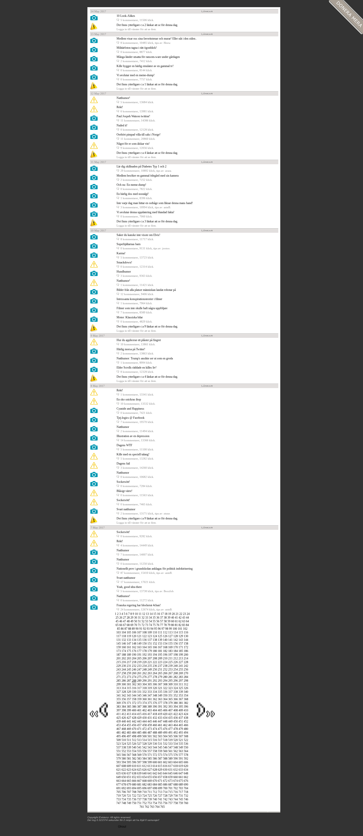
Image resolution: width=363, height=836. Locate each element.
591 (181, 758)
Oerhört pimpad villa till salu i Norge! (139, 134)
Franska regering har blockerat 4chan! (139, 605)
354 (186, 695)
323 (170, 688)
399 (129, 710)
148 (134, 643)
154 (165, 643)
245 (129, 669)
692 (123, 788)
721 (129, 795)
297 (181, 680)
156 (175, 643)
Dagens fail (123, 463)
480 (186, 729)
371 (129, 703)
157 (181, 643)
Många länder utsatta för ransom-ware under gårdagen (148, 57)
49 (131, 621)
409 (181, 710)
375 (149, 703)
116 (186, 632)
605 (181, 762)
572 (155, 755)
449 (170, 721)
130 (186, 636)
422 (175, 714)
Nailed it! (122, 125)
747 (118, 803)
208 (155, 658)
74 (150, 625)
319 (149, 688)
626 (144, 769)
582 (134, 758)
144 (186, 640)
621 (118, 769)
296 (175, 680)
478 (175, 729)
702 (175, 788)
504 (165, 736)
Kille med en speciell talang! (133, 454)
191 (139, 654)
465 (181, 725)
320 (155, 688)
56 (157, 621)
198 (175, 654)
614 (155, 766)
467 (118, 729)
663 (118, 781)
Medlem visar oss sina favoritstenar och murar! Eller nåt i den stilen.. (157, 38)
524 (123, 743)
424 (186, 714)
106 (134, 632)
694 (134, 788)
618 (175, 766)
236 (155, 666)
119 (129, 636)
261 (139, 673)
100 (175, 628)
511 (129, 740)
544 (155, 747)
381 (181, 703)
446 (155, 721)
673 (170, 781)
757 (170, 803)
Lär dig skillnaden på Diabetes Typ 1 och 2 (141, 166)
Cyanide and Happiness (130, 408)
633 (181, 769)
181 (160, 651)
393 (170, 706)
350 (165, 695)
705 (118, 792)
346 (144, 695)
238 (165, 666)
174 (123, 651)
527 (139, 743)
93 (148, 628)
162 (134, 647)
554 (134, 751)
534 (175, 743)
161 (129, 647)
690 (186, 784)
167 (160, 647)
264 (155, 673)
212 (175, 658)
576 (175, 755)
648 (186, 773)
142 (175, 640)
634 (186, 769)
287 (129, 680)
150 (144, 643)
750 (134, 803)
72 (142, 625)
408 (175, 710)
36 (157, 617)
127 (170, 636)
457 (139, 725)
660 (175, 777)
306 (155, 684)
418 (155, 714)
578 (186, 755)
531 (160, 743)
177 (139, 651)
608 (123, 766)
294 (165, 680)
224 (165, 662)
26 (120, 617)
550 (186, 747)
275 (139, 677)
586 (155, 758)
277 (149, 677)
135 (139, 640)
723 (139, 795)
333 (149, 692)
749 (129, 803)
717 (181, 792)
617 (170, 766)
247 (139, 669)
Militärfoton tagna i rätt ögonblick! (137, 47)
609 (129, 766)
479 (181, 729)
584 (144, 758)
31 (139, 617)
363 (160, 699)
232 (134, 666)
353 (181, 695)
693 (129, 788)
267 (170, 673)
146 (123, 643)
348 (155, 695)
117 (118, 636)
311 (181, 684)
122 (144, 636)
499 (139, 736)
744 (175, 799)
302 (134, 684)
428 (134, 718)
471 (139, 729)
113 (170, 632)
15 (154, 614)
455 (129, 725)
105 (129, 632)
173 (118, 651)
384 (123, 706)
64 (187, 621)
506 (175, 736)
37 (161, 617)
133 (129, 640)
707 (129, 792)
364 (165, 699)
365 (170, 699)
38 (165, 617)
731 (181, 795)
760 (186, 803)
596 (134, 762)
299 (118, 684)
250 (155, 669)
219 (139, 662)
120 (134, 636)
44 (187, 617)
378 (165, 703)
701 (170, 788)
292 (155, 680)
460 (155, 725)
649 (118, 777)
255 (181, 669)
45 (117, 621)
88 (129, 628)
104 (123, 632)
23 (184, 614)
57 (161, 621)
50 (135, 621)
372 (134, 703)
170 (175, 647)
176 (134, 651)
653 (139, 777)
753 (149, 803)
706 (123, 792)
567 (129, 755)
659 (170, 777)
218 (134, 662)
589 (170, 758)
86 (122, 628)
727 (160, 795)
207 (149, 658)
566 (123, 755)
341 (118, 695)
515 (149, 740)
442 (134, 721)
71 (139, 625)
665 (129, 781)
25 (117, 617)
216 (123, 662)
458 (144, 725)
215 (118, 662)
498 (134, 736)
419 (160, 714)
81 (176, 625)
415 (139, 714)
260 (134, 673)
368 (186, 699)
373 (139, 703)
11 (140, 614)
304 (144, 684)
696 (144, 788)
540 (134, 747)
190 (134, 654)
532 (165, 743)
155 (170, 643)
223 (160, 662)
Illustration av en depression (133, 436)
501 (149, 736)
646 (175, 773)
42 (180, 617)
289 (139, 680)
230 (123, 666)
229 (118, 666)
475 (160, 729)
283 (181, 677)
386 (134, 706)
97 (162, 628)
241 (181, 666)
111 (160, 632)
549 (181, 747)
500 (144, 736)
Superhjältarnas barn (129, 244)
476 (165, 729)
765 (162, 807)
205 (139, 658)
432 (155, 718)
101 (180, 628)
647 (181, 773)
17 (162, 614)
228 (186, 662)
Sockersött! (123, 482)
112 (165, 632)
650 (123, 777)
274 (134, 677)
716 (175, 792)
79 (168, 625)
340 (186, 692)
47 (124, 621)
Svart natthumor (126, 509)
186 (186, 651)
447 (160, 721)
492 (175, 732)
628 (155, 769)
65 (117, 625)
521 (181, 740)
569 (139, 755)
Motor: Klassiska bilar (130, 317)
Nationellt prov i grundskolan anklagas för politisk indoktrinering (155, 568)
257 (118, 673)
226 (175, 662)
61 (176, 621)
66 (120, 625)
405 (160, 710)
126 (165, 636)
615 (160, 766)
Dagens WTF (124, 445)
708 (134, 792)
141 (170, 640)
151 (149, 643)
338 (175, 692)
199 (181, 654)
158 (186, 643)
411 (118, 714)
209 (160, 658)
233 (139, 666)
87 (125, 628)
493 (181, 732)
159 (118, 647)
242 (186, 666)
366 (175, 699)
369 (118, 703)
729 (170, 795)
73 (146, 625)
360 (144, 699)
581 (129, 758)
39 (168, 617)
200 (186, 654)
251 (160, 669)
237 (160, 666)
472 (144, 729)
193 (149, 654)
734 (123, 799)
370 (123, 703)
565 (118, 755)
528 (144, 743)
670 (155, 781)
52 (142, 621)
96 (159, 628)
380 (175, 703)
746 (186, 799)
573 (160, 755)
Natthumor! (123, 98)
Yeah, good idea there (129, 587)
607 (118, 766)
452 (186, 721)
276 (144, 677)
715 (170, 792)
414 (134, 714)
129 (181, 636)
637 (129, 773)
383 (118, 706)
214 (186, 658)
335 (160, 692)
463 (170, 725)
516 (155, 740)
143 (181, 640)
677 (118, 784)
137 (149, 640)
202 (123, 658)
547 (170, 747)
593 (118, 762)
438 (186, 718)
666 (134, 781)
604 (175, 762)
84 (187, 625)
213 (181, 658)
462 (165, 725)
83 (183, 625)
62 (180, 621)
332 (144, 692)
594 (123, 762)
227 (181, 662)
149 (139, 643)
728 (165, 795)
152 (155, 643)
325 (181, 688)
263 (149, 673)
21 (177, 614)
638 (134, 773)
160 (123, 647)
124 (155, 636)
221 (149, 662)
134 (134, 640)
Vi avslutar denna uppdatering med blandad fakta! (145, 212)
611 (139, 766)
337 (170, 692)
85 (118, 628)
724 (144, 795)
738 (144, 799)
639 (139, 773)
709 (139, 792)
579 (118, 758)
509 (118, 740)
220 (144, 662)
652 (134, 777)
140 (165, 640)
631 (170, 769)
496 (123, 736)
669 (149, 781)
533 (170, 743)
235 (149, 666)
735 (129, 799)
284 (186, 677)
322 (165, 688)
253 (170, 669)
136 (144, 640)
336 (165, 692)
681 (139, 784)
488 (155, 732)
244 (123, 669)
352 (175, 695)
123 (149, 636)
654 (144, 777)
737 (139, 799)
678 (123, 784)
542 (144, 747)
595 (129, 762)
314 (123, 688)
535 (181, 743)
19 (169, 614)
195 (160, 654)
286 (123, 680)
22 (180, 614)
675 (181, 781)
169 (170, 647)
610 (134, 766)
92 (144, 628)
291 (149, 680)
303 (139, 684)
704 (186, 788)
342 (123, 695)
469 (129, 729)
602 (165, 762)
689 (181, 784)
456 (134, 725)
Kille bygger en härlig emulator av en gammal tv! (145, 66)
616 (165, 766)
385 (129, 706)
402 (144, 710)
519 (170, 740)
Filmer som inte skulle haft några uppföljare (142, 308)
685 (160, 784)
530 (155, 743)
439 (118, 721)
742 (165, 799)
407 (170, 710)
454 (123, 725)
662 (186, 777)
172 (186, 647)
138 (155, 640)
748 (123, 803)
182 (165, 651)
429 (139, 718)
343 (129, 695)
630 (165, 769)
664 (123, 781)
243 (118, 669)
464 (175, 725)
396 (186, 706)
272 (123, 677)
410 (186, 710)
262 (144, 673)
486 (144, 732)
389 (149, 706)
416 (144, 714)
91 (140, 628)
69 (131, 625)
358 (134, 699)
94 (151, 628)
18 (165, 614)
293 (160, 680)
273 (129, 677)
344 (134, 695)
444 (144, 721)
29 (131, 617)
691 (118, 788)
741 (160, 799)
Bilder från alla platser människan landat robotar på (146, 290)
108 (144, 632)
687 (170, 784)
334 (155, 692)
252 (165, 669)
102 (185, 628)
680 (134, 784)
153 (160, 643)
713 (160, 792)
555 (139, 751)
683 (149, 784)
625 (139, 769)
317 (139, 688)
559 (160, 751)
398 (123, 710)
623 (129, 769)
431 (149, 718)
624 (134, 769)
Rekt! (120, 107)
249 (149, 669)
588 (165, 758)
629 (160, 769)
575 (170, 755)
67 (124, 625)
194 (155, 654)
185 (181, 651)
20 (173, 614)
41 (176, 617)
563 (181, 751)
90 (137, 628)
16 (158, 614)
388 (144, 706)
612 (144, 766)
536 (186, 743)
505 (170, 736)
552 (123, 751)
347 (149, 695)
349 (160, 695)
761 (142, 807)
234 (144, 666)
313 (118, 688)
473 (149, 729)
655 (149, 777)
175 (129, 651)
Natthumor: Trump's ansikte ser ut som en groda (145, 358)
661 (181, 777)
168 (165, 647)
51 (139, 621)
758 (175, 803)
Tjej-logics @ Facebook (130, 417)
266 (165, 673)
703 (181, 788)
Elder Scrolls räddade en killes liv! (137, 367)
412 (123, 714)
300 (123, 684)
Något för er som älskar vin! (133, 143)
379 (170, 703)
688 (175, 784)
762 (147, 807)
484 (134, 732)
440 (123, 721)
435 (170, 718)
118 (123, 636)
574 (165, 755)
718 (186, 792)
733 (118, 799)
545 (160, 747)
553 (129, 751)
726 (155, 795)
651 (129, 777)
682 (144, 784)
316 (134, 688)
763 (152, 807)
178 (144, 651)
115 (181, 632)
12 (143, 614)
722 (134, 795)
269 (181, 673)
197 (170, 654)
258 (123, 673)
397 (118, 710)
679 (129, 784)
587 (160, 758)
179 (149, 651)
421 (170, 714)
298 (186, 680)
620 (186, 766)
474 (155, 729)
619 (181, 766)
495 (118, 736)
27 (124, 617)
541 (139, 747)
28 (128, 617)
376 (155, 703)
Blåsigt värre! (124, 491)
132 (123, 640)
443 (139, 721)
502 (155, 736)
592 (186, 758)
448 (165, 721)
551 (118, 751)
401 (139, 710)
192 (144, 654)
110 (155, 632)
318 (144, 688)
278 (155, 677)
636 (123, 773)
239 (170, 666)
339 (181, 692)
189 (129, 654)
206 (144, 658)
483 (129, 732)
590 (175, 758)
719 (118, 795)
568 (134, 755)
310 (175, 684)
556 (144, 751)
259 (129, 673)
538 (123, 747)
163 (139, 647)
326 (186, 688)
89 (133, 628)
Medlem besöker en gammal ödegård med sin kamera (148, 175)
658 (165, 777)
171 (181, 647)
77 (161, 625)
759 (181, 803)
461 (160, 725)
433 (160, 718)
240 (175, 666)
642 (155, 773)
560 (165, 751)
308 (165, 684)
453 (118, 725)
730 (175, 795)
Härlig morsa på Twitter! (131, 349)
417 (149, 714)
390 (155, 706)
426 (123, 718)
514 (144, 740)
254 (175, 669)
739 (149, 799)
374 (144, 703)
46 (120, 621)
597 (139, 762)
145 (118, 643)
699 (160, 788)
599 (149, 762)
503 (160, 736)
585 (149, 758)
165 (149, 647)
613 (149, 766)
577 (181, 755)
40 (172, 617)
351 (170, 695)
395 (181, 706)
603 (170, 762)
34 (150, 617)
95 (155, 628)
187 (118, 654)
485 (139, 732)
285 (118, 680)
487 (149, 732)
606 (186, 762)
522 (186, 740)
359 (139, 699)
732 (186, 795)
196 (165, 654)
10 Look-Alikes (126, 16)
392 (165, 706)
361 (149, 699)
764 (157, 807)
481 (118, 732)
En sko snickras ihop (129, 399)
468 (123, 729)
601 (160, 762)
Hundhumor (124, 271)
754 (155, 803)
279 (160, 677)
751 (139, 803)
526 (134, 743)
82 (180, 625)
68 (128, 625)
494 (186, 732)
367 (181, 699)
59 (168, 621)
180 (155, 651)
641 (149, 773)
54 (150, 621)
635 (118, 773)
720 (123, 795)
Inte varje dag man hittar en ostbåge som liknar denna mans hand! (155, 203)
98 (166, 628)
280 (165, 677)
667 (139, 781)
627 (149, 769)
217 (129, 662)
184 (175, 651)
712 (155, 792)
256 (186, 669)
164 (144, 647)
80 (172, 625)
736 (134, 799)
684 (155, 784)
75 (154, 625)
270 (186, 673)
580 (123, 758)
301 (129, 684)
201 (118, 658)
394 (175, 706)
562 (175, 751)
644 (165, 773)
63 (183, 621)
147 (129, 643)
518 (165, 740)
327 (118, 692)
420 (165, 714)
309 (170, 684)
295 (170, 680)
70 (135, 625)
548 (175, 747)
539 (129, 747)
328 (123, 692)
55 (154, 621)
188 (123, 654)
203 (129, 658)
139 (160, 640)
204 (134, 658)
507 (181, 736)
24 (188, 614)
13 (147, 614)
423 (181, 714)
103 (118, 632)
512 (134, 740)
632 (175, 769)
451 (181, 721)
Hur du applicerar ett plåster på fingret (139, 340)
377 (160, 703)
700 (165, 788)
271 (118, 677)
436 (175, 718)
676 (186, 781)
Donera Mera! (346, 17)
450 (175, 721)
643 (160, 773)
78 (165, 625)
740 (155, 799)
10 (136, 614)
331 (139, 692)
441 (129, 721)
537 (118, 747)
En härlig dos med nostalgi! (133, 194)
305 (149, 684)
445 (149, 721)
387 (139, 706)
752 (144, 803)
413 (129, 714)
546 (165, 747)
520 (175, 740)
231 (129, 666)
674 (175, 781)
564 (186, 751)
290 (144, 680)
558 (155, 751)
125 (160, 636)
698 (155, 788)
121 (139, 636)
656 (155, 777)
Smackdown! (124, 262)
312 (186, 684)
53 (146, 621)
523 (118, 743)
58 (165, 621)
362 (155, 699)
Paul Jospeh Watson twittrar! (133, 116)
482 (123, 732)
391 (160, 706)
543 (149, 747)
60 (172, 621)
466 (186, 725)
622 (123, 769)
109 (149, 632)
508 (186, 736)
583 (139, 758)
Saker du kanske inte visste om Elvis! (138, 235)
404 (155, 710)
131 (118, 640)
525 (129, 743)
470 (134, 729)
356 (123, 699)
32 (142, 617)
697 (149, 788)
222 (155, 662)
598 (144, 762)
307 (160, 684)
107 (139, 632)
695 (139, 788)
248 (144, 669)
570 (144, 755)
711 (149, 792)
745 (181, 799)
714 (165, 792)
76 (157, 625)
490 (165, 732)
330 (134, 692)
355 (118, 699)
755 (160, 803)
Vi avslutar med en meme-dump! (136, 75)
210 (165, 658)
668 (144, 781)
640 (144, 773)
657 (160, 777)
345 (139, 695)
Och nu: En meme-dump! (131, 184)
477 (170, 729)
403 (149, 710)
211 (170, 658)
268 (175, 673)
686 (165, 784)
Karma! (121, 253)
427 (129, 718)
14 (151, 614)
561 (170, 751)
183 (170, 651)
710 (144, 792)
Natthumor (123, 427)
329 (129, 692)
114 (175, 632)
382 (186, 703)
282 (175, 677)
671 (160, 781)
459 (149, 725)
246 (134, 669)
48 (128, 621)
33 (146, 617)
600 (155, 762)
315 (129, 688)
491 (170, 732)
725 (149, 795)
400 (134, 710)
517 (160, 740)
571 (149, 755)
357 (129, 699)
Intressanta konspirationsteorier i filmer (139, 299)
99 (170, 628)
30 (135, 617)
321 (160, 688)
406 (165, 710)
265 (160, 673)
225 (170, 662)
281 (170, 677)
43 (183, 617)
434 (165, 718)
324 (175, 688)
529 (149, 743)
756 (165, 803)
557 (149, 751)
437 (181, 718)
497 (129, 736)
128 (175, 636)
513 (139, 740)
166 (155, 647)
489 (160, 732)
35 (154, 617)
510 (123, 740)
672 (165, 781)
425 (118, 718)
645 (170, 773)
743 (170, 799)
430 (144, 718)
